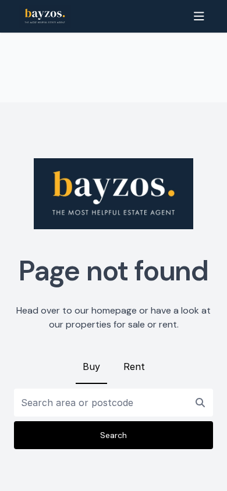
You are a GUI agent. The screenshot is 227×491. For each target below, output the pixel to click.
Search (113, 435)
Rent (134, 366)
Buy (91, 366)
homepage (114, 310)
